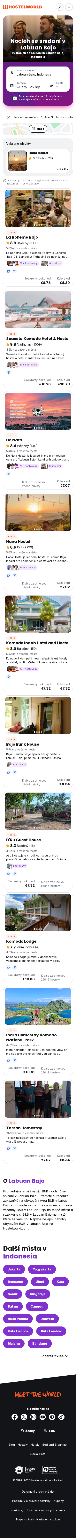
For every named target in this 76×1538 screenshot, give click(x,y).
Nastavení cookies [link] (48, 1519)
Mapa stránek (25, 1519)
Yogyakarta (42, 1269)
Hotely (35, 1444)
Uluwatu (47, 1319)
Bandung (39, 1343)
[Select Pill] (60, 7)
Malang (14, 1343)
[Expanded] (8, 117)
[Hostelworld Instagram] (33, 1417)
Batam (13, 1306)
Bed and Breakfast (54, 1444)
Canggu (37, 1306)
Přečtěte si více (29, 183)
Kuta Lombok (18, 1331)
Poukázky (17, 1510)
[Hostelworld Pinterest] (52, 1417)
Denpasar (15, 1282)
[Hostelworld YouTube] (43, 1417)
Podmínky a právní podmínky (31, 1500)
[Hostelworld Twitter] (24, 1417)
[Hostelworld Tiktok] (61, 1417)
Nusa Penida (18, 1319)
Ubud (40, 1282)
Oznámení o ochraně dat (38, 1491)
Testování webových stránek (46, 1510)
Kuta (60, 1282)
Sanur (13, 1294)
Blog (12, 1444)
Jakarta (14, 1269)
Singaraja (38, 1294)
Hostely (23, 1444)
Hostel (12, 232)
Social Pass (37, 1454)
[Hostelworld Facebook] (14, 1417)
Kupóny (59, 1500)
